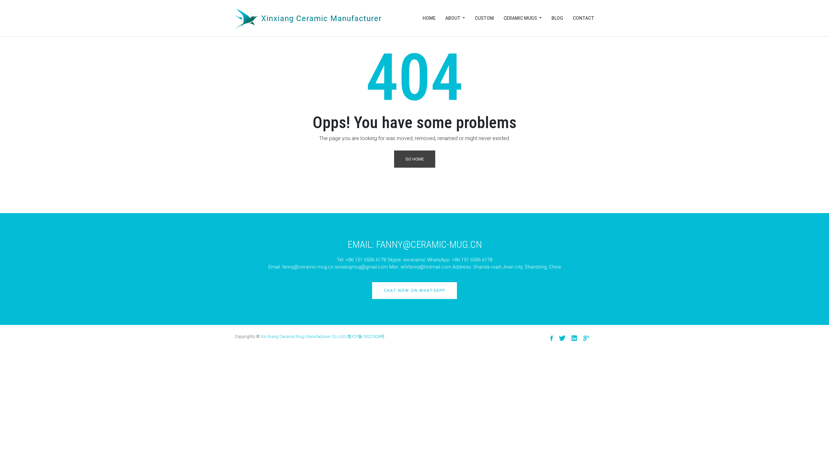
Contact (583, 18)
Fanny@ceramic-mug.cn (429, 244)
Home (429, 18)
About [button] (453, 18)
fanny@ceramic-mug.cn (308, 267)
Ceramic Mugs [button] (521, 18)
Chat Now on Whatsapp (414, 290)
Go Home (414, 159)
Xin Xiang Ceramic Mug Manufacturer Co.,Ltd (303, 336)
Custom (484, 18)
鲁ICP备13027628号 (366, 336)
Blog (557, 18)
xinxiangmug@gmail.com (361, 267)
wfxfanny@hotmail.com (426, 267)
